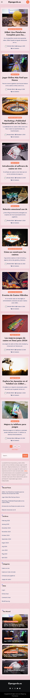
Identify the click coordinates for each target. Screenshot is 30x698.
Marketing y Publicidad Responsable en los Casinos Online (15, 123)
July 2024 (4, 546)
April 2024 (4, 557)
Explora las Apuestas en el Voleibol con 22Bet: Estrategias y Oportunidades (15, 385)
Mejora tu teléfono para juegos (15, 425)
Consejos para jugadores (15, 117)
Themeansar (15, 696)
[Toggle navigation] (2, 2)
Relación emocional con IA (15, 209)
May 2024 (4, 554)
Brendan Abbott (11, 46)
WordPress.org (6, 601)
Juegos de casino (15, 334)
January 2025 (5, 524)
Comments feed (6, 597)
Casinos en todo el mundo (15, 29)
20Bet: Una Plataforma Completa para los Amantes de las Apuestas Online (15, 36)
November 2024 (6, 531)
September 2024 (6, 539)
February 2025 (6, 520)
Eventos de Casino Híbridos (15, 295)
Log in (3, 590)
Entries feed (5, 594)
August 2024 (5, 543)
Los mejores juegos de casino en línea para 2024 (15, 339)
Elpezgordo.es (14, 2)
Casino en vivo (15, 74)
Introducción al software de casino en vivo (15, 167)
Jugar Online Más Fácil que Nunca (15, 78)
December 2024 (6, 528)
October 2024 (5, 535)
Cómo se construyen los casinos (15, 253)
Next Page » (15, 449)
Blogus (22, 694)
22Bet (25, 471)
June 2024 (5, 550)
